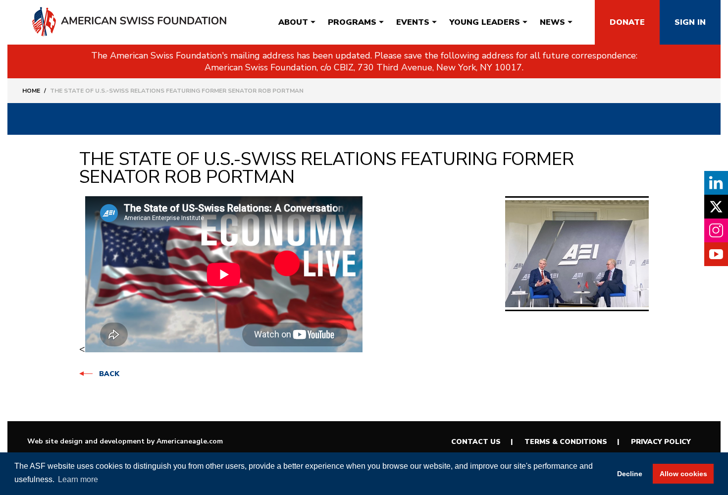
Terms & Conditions (565, 441)
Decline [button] (629, 474)
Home (31, 91)
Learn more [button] (78, 479)
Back (109, 374)
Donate (627, 22)
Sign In (690, 22)
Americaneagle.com (189, 441)
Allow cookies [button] (683, 474)
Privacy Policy (661, 441)
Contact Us (476, 441)
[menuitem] (293, 22)
